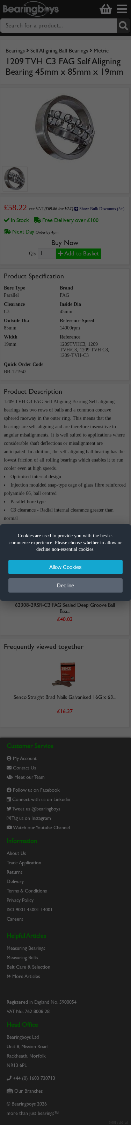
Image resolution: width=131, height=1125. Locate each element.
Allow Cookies (65, 567)
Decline (65, 585)
